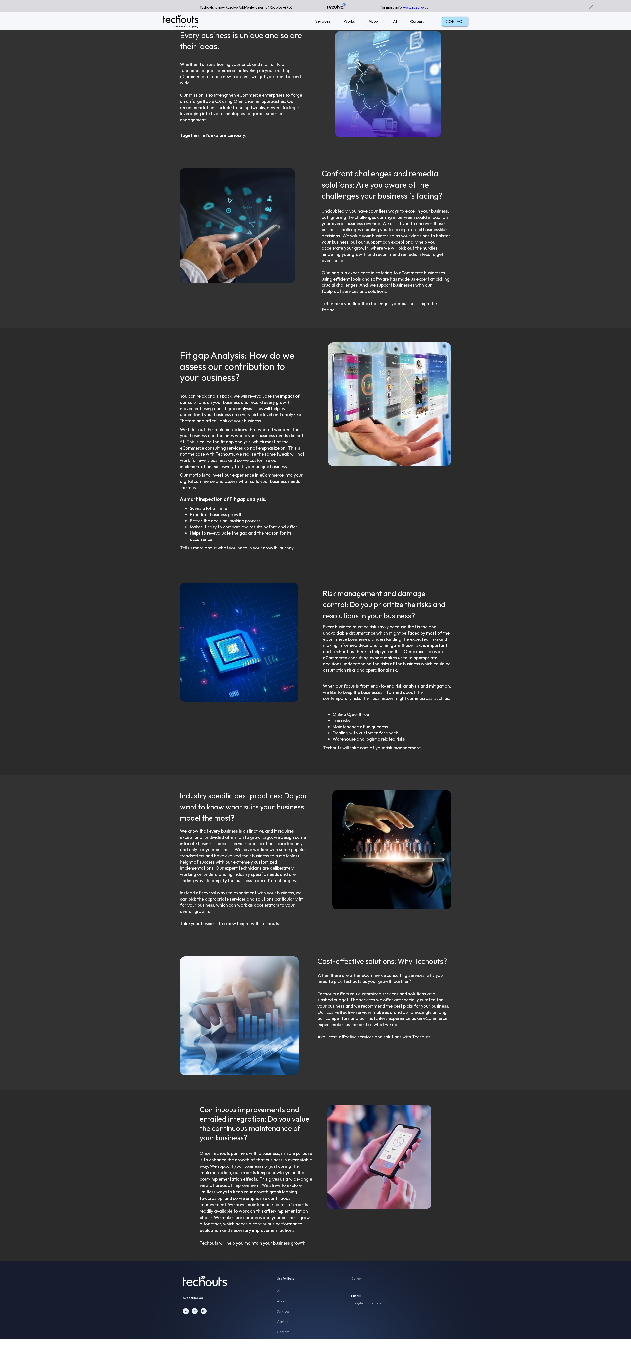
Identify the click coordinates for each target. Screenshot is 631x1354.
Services (322, 21)
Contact (283, 1322)
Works (349, 21)
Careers (417, 21)
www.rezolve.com (417, 7)
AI (395, 21)
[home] (180, 21)
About (374, 21)
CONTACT (455, 21)
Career (356, 1279)
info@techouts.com (366, 1303)
